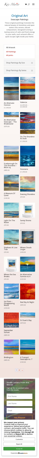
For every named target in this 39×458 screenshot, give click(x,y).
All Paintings (11, 52)
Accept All (19, 449)
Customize (19, 439)
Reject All (19, 444)
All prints (9, 55)
